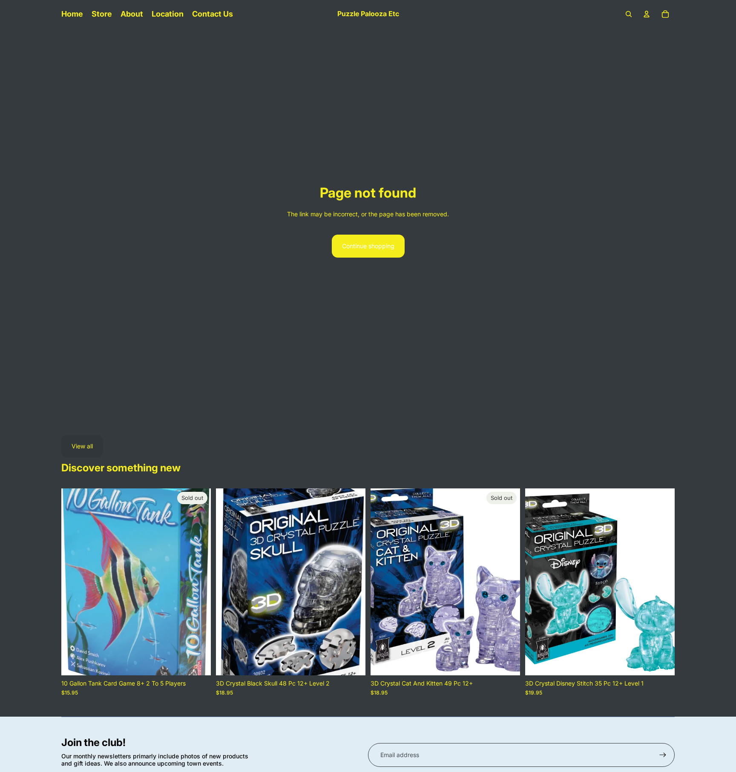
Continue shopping (368, 246)
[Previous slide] (74, 582)
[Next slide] (198, 582)
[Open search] (628, 14)
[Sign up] (663, 755)
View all (82, 446)
